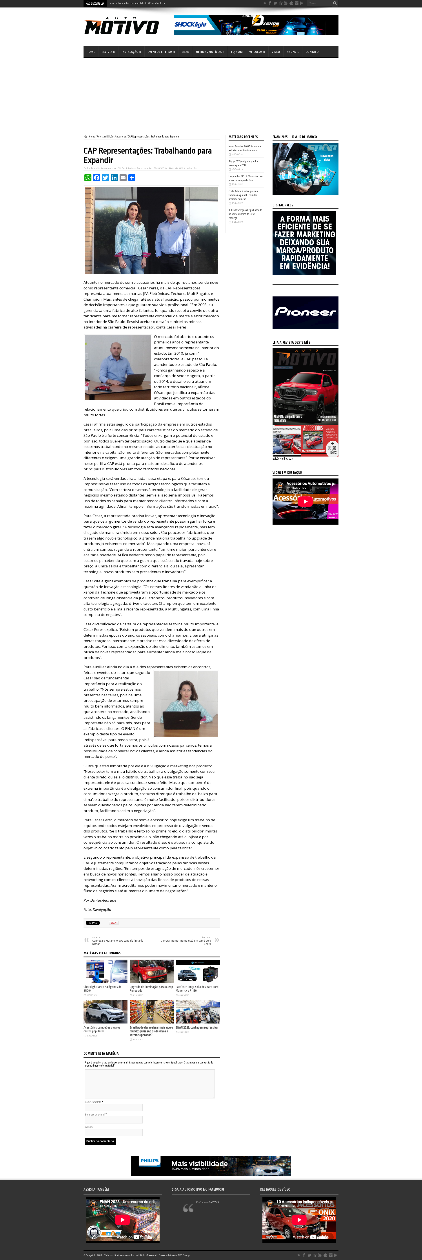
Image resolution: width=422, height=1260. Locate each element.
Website (89, 1127)
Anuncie (293, 51)
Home (91, 51)
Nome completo (93, 1102)
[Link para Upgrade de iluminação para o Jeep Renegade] (152, 982)
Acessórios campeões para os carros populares (102, 1029)
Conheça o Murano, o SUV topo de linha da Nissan (118, 941)
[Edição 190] (305, 455)
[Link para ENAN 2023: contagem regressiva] (198, 1022)
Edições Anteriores (116, 136)
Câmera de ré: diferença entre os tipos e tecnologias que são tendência (144, 3)
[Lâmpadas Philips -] (211, 1175)
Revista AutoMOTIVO (207, 1202)
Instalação (131, 51)
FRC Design (184, 1255)
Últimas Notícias (210, 51)
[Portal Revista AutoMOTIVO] (127, 35)
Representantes (144, 168)
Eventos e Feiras (161, 51)
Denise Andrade (105, 168)
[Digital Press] (304, 273)
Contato (312, 51)
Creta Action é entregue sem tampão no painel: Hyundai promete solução (243, 195)
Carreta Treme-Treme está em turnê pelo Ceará (186, 941)
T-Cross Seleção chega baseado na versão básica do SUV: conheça (245, 214)
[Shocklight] (256, 33)
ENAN (185, 51)
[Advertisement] (211, 96)
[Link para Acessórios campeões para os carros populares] (105, 1022)
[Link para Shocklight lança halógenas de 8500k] (105, 982)
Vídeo (276, 51)
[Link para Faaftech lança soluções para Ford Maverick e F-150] (198, 982)
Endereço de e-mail (95, 1114)
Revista (108, 51)
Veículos (257, 51)
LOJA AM (237, 51)
